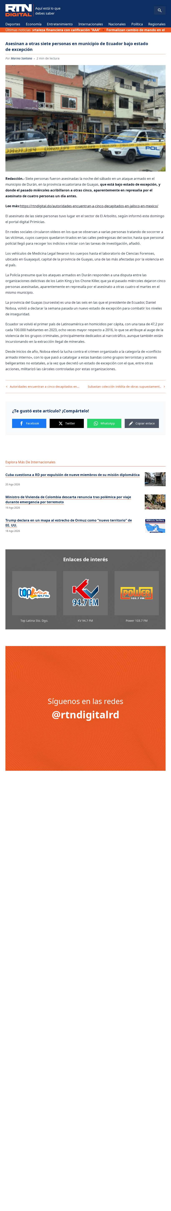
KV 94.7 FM (85, 621)
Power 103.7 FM (137, 621)
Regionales (157, 24)
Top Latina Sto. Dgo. (34, 621)
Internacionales (90, 24)
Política (137, 24)
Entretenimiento (60, 24)
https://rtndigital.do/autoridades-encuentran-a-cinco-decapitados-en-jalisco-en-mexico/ (89, 206)
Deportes (12, 24)
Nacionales (117, 24)
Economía (33, 24)
